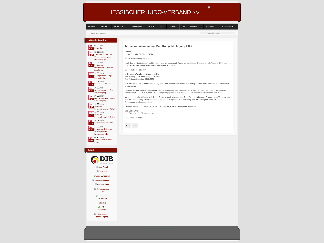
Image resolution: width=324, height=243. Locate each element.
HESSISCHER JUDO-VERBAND (154, 12)
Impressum (172, 26)
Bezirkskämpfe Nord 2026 (103, 123)
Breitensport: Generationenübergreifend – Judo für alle (104, 67)
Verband (91, 26)
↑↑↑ (232, 232)
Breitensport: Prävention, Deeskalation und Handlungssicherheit (103, 131)
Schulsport (209, 26)
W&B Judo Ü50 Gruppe (103, 84)
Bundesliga (98, 48)
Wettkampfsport (119, 26)
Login (184, 26)
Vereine (151, 26)
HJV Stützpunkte (226, 26)
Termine (104, 26)
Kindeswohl (194, 26)
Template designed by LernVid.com (227, 237)
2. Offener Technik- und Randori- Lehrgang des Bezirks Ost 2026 (103, 57)
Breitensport (137, 26)
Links (162, 26)
